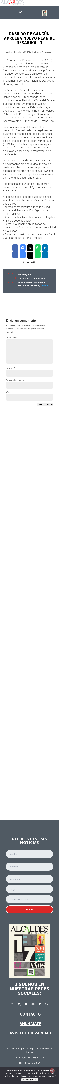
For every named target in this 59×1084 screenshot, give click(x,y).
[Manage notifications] (52, 1070)
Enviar (29, 909)
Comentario (12, 337)
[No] (55, 1075)
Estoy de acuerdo (30, 1080)
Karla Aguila (14, 52)
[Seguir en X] (19, 1004)
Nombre (10, 368)
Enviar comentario (45, 404)
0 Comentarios (46, 52)
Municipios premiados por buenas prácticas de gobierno (25, 722)
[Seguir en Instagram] (33, 1004)
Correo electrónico (15, 380)
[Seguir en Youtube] (26, 1004)
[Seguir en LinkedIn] (40, 1004)
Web (8, 392)
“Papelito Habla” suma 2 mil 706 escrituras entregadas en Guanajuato (29, 597)
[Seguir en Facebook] (12, 1004)
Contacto (30, 1014)
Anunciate (30, 1024)
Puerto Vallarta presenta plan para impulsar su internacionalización (25, 783)
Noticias (35, 52)
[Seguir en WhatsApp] (47, 1004)
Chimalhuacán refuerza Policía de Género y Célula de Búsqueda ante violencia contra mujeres (29, 535)
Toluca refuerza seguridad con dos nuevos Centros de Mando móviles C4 (27, 472)
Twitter (45, 285)
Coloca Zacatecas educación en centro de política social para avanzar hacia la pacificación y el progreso (29, 660)
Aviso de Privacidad (30, 1033)
